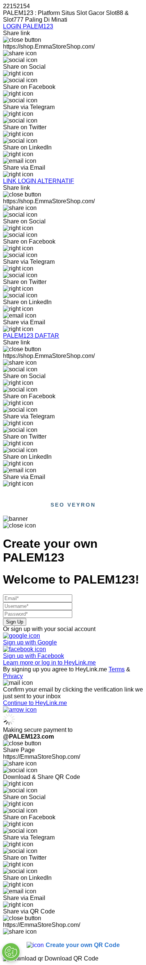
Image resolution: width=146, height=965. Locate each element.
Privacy (13, 676)
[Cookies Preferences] (10, 952)
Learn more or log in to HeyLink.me (49, 662)
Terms (117, 669)
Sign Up (14, 622)
